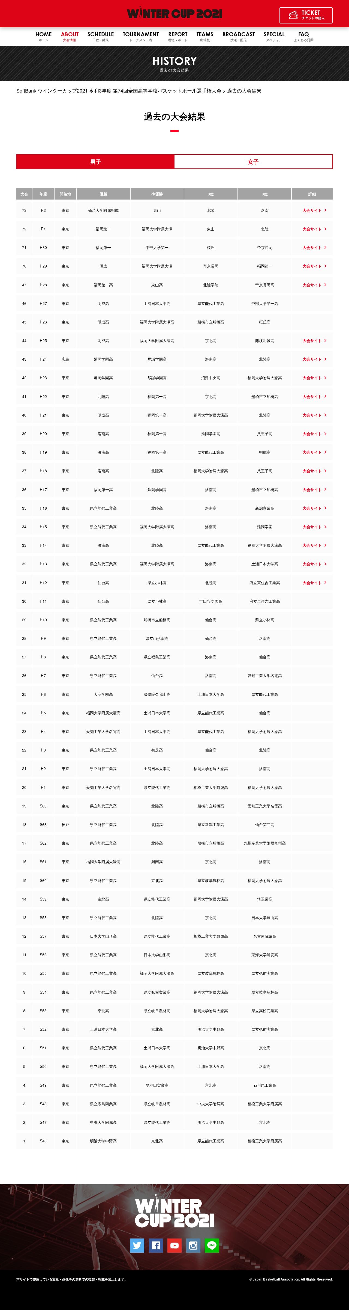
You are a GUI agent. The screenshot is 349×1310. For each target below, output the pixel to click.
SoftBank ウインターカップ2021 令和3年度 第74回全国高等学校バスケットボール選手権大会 (118, 90)
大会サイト (312, 210)
